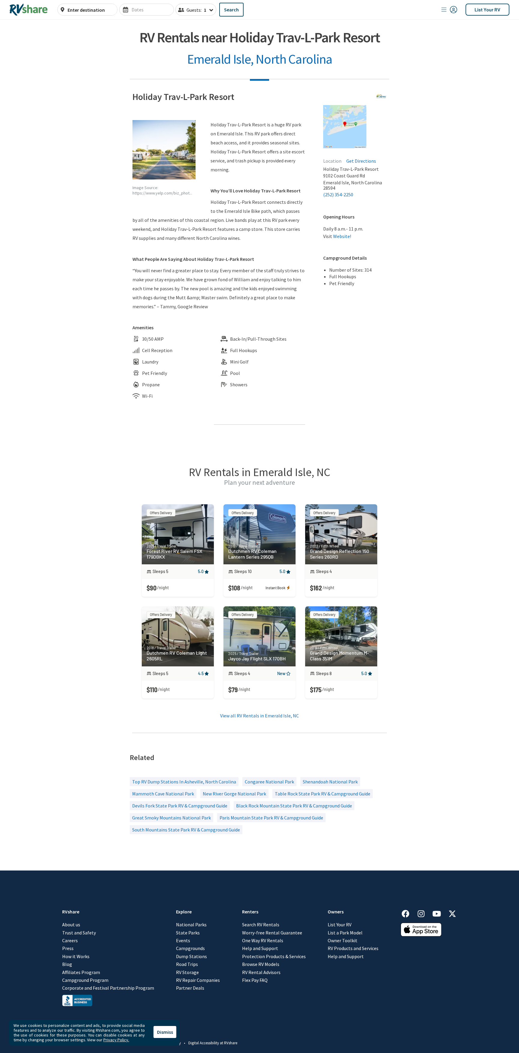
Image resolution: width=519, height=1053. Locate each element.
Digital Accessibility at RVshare (212, 1042)
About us (71, 924)
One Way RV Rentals (262, 940)
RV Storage (187, 972)
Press (68, 948)
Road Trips (187, 964)
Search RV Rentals (260, 924)
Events (183, 940)
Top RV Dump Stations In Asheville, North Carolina (184, 782)
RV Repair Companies (198, 980)
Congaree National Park (269, 782)
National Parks (191, 924)
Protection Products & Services (274, 956)
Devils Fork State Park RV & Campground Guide (179, 806)
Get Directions (361, 161)
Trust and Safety (79, 932)
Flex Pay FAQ (255, 980)
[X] (452, 912)
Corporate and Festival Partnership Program (108, 988)
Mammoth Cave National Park (163, 794)
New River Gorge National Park (234, 794)
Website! (342, 236)
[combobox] (90, 10)
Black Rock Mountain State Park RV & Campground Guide (294, 806)
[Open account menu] (449, 10)
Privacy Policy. (116, 1039)
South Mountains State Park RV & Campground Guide (186, 830)
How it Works (76, 956)
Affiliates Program (81, 972)
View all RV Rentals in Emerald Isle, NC (259, 716)
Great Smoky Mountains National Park (171, 818)
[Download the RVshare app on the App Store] (421, 935)
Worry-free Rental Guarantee (272, 932)
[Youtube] (440, 912)
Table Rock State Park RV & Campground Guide (322, 794)
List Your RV (487, 9)
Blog (67, 964)
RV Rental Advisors (261, 972)
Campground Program (85, 980)
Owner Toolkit (342, 940)
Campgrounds (190, 948)
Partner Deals (190, 988)
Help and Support (260, 948)
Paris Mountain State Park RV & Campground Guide (271, 818)
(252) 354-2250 (338, 195)
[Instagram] (424, 912)
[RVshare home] (29, 10)
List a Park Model (345, 932)
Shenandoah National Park (330, 782)
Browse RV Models (260, 964)
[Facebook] (408, 912)
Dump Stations (191, 956)
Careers (70, 940)
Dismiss (165, 1032)
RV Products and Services (353, 948)
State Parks (188, 932)
